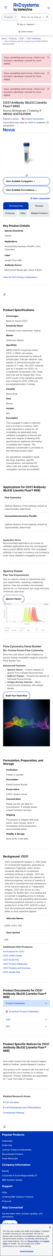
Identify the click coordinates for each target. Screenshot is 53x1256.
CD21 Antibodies (34, 38)
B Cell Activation (11, 1102)
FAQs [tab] (22, 213)
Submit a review (11, 119)
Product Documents (34, 119)
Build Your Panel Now (16, 695)
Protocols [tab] (10, 213)
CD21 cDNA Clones (12, 955)
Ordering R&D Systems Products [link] (17, 1196)
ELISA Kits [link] (7, 1145)
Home (4, 38)
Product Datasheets (15, 1003)
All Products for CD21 (13, 951)
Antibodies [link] (7, 1141)
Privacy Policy (33, 1241)
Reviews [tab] (39, 206)
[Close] (48, 57)
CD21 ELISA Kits (11, 959)
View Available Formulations (20, 190)
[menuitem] (4, 38)
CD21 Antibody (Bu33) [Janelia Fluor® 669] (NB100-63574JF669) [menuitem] (25, 42)
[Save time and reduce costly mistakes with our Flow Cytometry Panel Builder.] (26, 722)
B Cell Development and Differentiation (22, 1107)
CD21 (21, 38)
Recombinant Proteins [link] (12, 1154)
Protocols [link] (6, 1201)
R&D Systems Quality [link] (12, 1180)
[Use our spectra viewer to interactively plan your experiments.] (26, 617)
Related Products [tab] (39, 213)
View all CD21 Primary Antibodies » (20, 277)
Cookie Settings (26, 1251)
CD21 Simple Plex (11, 972)
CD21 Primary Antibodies (15, 964)
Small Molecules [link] (10, 1158)
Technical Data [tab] (16, 206)
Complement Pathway (13, 1112)
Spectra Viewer (13, 599)
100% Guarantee (41, 198)
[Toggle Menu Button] (5, 7)
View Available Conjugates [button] (19, 181)
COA (8, 1019)
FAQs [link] (4, 1192)
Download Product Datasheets (24, 1011)
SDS (8, 1026)
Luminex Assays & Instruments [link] (16, 1149)
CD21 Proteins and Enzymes (16, 968)
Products (13, 38)
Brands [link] (5, 1171)
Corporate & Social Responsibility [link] (18, 1175)
